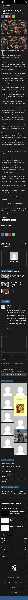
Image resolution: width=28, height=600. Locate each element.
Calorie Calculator (6, 474)
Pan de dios (11, 463)
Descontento (8, 5)
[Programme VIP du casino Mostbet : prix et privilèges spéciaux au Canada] (7, 416)
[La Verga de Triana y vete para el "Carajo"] (20, 435)
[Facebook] (12, 592)
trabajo (9, 225)
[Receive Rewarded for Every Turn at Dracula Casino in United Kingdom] (20, 449)
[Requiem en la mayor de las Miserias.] (5, 291)
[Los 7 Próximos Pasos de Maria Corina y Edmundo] (5, 277)
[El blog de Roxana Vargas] (5, 528)
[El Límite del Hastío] (20, 406)
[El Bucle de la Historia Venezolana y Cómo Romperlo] (5, 284)
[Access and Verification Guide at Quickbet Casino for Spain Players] (7, 442)
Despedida (8, 471)
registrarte (22, 494)
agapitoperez (6, 13)
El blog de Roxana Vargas (16, 526)
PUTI (3, 479)
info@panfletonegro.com (17, 582)
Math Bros (4, 463)
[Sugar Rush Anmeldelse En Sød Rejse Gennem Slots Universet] (20, 389)
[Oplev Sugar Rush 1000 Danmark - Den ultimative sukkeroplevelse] (7, 402)
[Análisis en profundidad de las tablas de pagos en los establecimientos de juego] (7, 389)
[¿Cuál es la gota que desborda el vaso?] (5, 520)
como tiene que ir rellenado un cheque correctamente (13, 205)
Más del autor (17, 271)
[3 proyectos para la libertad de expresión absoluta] (5, 513)
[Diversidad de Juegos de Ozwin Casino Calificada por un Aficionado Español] (7, 429)
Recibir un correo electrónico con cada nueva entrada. (14, 371)
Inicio (2, 5)
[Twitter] (16, 592)
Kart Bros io (5, 466)
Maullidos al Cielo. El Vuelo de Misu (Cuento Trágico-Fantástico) (7, 245)
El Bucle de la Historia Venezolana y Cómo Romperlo (16, 284)
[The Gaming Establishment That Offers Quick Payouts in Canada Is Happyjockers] (20, 422)
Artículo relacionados (7, 271)
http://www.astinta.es (14, 263)
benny (25, 243)
